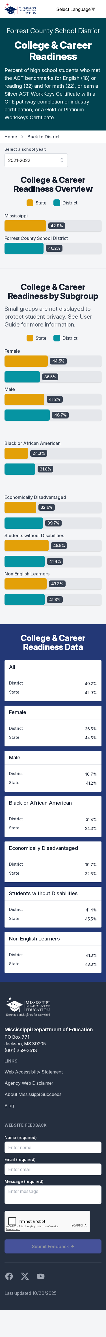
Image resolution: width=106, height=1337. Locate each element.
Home (11, 136)
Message (24, 1181)
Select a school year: (25, 149)
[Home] (20, 9)
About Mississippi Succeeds (33, 1094)
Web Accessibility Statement (34, 1072)
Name (21, 1137)
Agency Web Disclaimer (29, 1083)
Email (20, 1159)
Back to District (43, 136)
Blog (9, 1105)
